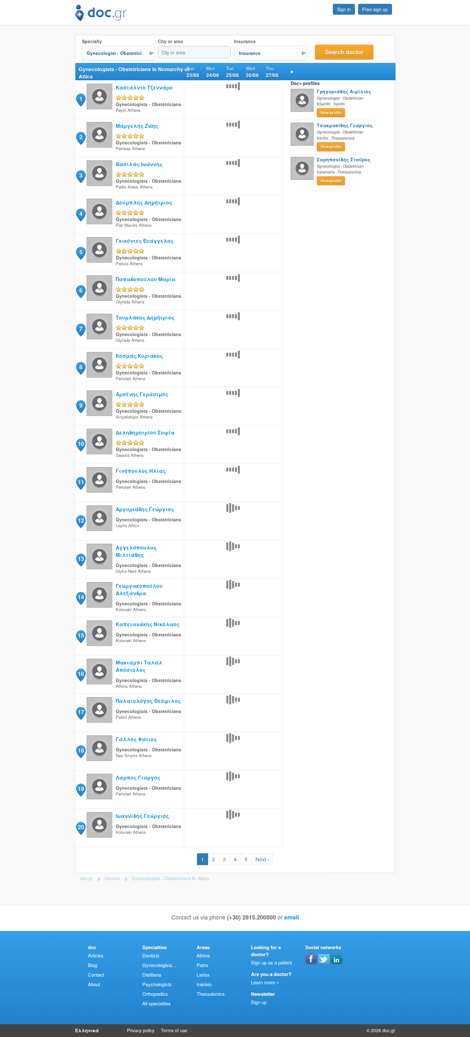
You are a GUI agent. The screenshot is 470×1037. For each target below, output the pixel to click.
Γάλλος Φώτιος (136, 739)
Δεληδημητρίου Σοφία (145, 432)
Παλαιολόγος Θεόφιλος (148, 700)
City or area (170, 41)
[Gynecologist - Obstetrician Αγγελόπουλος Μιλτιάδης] (99, 567)
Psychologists (157, 984)
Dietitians (151, 974)
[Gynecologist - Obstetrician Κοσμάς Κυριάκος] (99, 375)
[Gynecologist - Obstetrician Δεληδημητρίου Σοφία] (99, 452)
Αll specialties (156, 1003)
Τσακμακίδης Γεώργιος (345, 125)
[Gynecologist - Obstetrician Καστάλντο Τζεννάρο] (99, 107)
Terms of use (174, 1030)
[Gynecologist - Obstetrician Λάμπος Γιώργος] (99, 797)
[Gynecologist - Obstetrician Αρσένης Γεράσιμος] (99, 414)
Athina (203, 955)
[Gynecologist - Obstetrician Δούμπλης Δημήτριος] (99, 222)
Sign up (259, 1002)
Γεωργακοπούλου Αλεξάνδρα (139, 589)
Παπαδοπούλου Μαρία (146, 279)
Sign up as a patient (271, 962)
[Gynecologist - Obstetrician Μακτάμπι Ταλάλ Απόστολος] (99, 682)
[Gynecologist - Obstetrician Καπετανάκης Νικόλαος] (99, 644)
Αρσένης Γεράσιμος (142, 394)
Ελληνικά (87, 1030)
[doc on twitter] (324, 959)
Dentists (151, 955)
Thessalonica (210, 993)
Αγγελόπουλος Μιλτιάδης (136, 551)
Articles (96, 955)
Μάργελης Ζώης (137, 125)
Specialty (92, 41)
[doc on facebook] (311, 959)
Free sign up (375, 9)
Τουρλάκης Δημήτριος (145, 317)
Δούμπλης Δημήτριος (144, 202)
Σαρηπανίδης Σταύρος (344, 159)
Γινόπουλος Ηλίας (141, 470)
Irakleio (204, 984)
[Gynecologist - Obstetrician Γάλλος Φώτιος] (99, 759)
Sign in (344, 9)
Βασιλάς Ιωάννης (139, 164)
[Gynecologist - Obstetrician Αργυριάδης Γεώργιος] (99, 529)
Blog (92, 965)
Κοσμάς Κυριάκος (139, 355)
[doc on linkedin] (336, 959)
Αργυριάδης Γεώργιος (145, 509)
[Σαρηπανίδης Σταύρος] (302, 168)
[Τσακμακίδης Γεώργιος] (302, 134)
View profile (330, 113)
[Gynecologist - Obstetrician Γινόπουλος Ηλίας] (99, 490)
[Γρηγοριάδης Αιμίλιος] (302, 100)
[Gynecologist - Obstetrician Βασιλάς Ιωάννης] (99, 184)
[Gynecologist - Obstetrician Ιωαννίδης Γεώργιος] (99, 835)
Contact (96, 974)
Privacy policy (140, 1030)
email (291, 917)
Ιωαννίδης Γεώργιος (142, 815)
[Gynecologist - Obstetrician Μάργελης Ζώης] (99, 145)
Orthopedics (155, 993)
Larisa (203, 974)
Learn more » (265, 982)
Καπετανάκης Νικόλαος (148, 624)
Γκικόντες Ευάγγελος (145, 240)
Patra (202, 965)
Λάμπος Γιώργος (138, 777)
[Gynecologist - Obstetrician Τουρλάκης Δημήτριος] (99, 337)
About (94, 984)
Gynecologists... (159, 965)
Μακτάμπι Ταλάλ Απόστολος (139, 666)
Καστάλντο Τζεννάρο (144, 87)
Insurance (245, 41)
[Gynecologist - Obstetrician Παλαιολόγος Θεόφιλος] (99, 720)
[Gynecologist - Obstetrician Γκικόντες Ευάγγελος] (99, 260)
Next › (262, 859)
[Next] (292, 71)
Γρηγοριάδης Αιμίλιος (344, 91)
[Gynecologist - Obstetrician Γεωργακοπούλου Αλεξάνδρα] (99, 605)
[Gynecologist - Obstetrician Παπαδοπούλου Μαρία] (99, 299)
